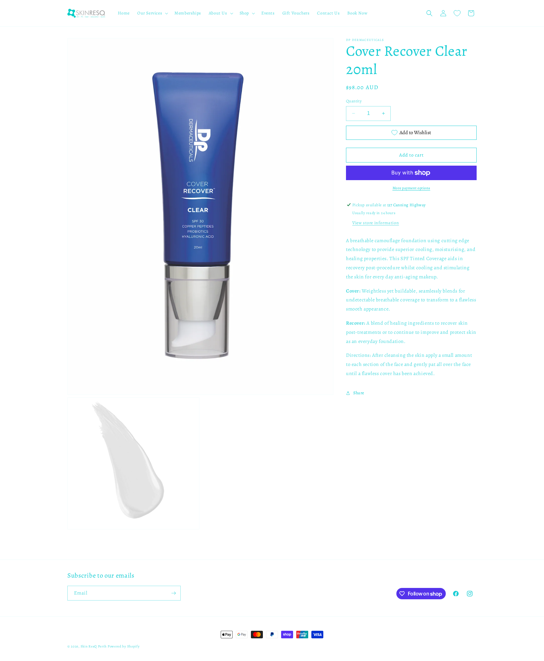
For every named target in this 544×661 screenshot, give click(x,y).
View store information (375, 222)
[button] (152, 13)
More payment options (411, 188)
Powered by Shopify (124, 646)
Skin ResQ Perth (94, 646)
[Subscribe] (173, 593)
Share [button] (358, 393)
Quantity (354, 101)
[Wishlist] (457, 13)
